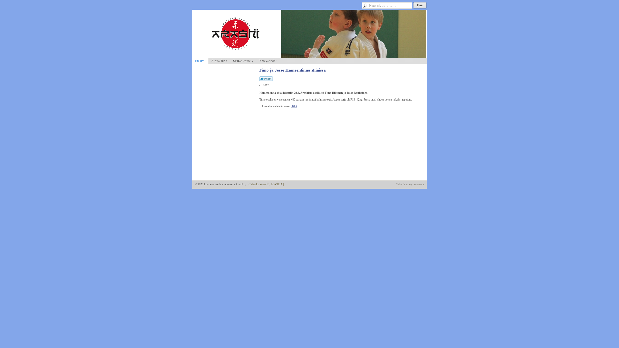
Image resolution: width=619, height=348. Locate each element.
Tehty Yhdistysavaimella (410, 184)
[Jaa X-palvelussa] (266, 80)
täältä (294, 106)
